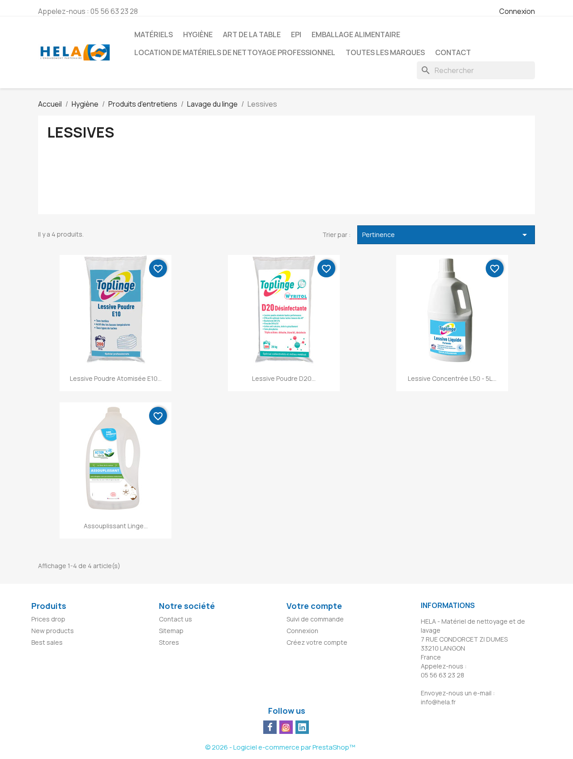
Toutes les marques (385, 52)
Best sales (47, 642)
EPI (296, 34)
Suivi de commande (315, 619)
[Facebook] (270, 727)
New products (52, 630)
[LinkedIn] (302, 727)
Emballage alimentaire (356, 34)
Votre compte (314, 605)
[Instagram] (286, 727)
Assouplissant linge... (116, 526)
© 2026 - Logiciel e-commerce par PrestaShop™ (280, 747)
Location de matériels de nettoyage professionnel (234, 52)
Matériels (153, 34)
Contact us (175, 619)
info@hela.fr (438, 702)
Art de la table (252, 34)
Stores (169, 642)
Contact (453, 52)
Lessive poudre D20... (284, 378)
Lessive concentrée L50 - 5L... (452, 378)
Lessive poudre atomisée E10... (116, 378)
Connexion (517, 11)
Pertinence (446, 234)
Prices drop (48, 619)
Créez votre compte (316, 642)
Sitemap (171, 630)
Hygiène (198, 34)
